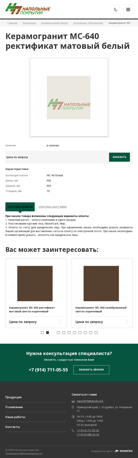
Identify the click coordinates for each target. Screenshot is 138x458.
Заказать (119, 157)
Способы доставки (53, 206)
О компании (14, 407)
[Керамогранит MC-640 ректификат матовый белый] (69, 97)
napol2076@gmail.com (90, 401)
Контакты (12, 427)
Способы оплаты (20, 206)
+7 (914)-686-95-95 (88, 434)
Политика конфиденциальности (23, 453)
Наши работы (15, 417)
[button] (42, 332)
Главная (12, 22)
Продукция (13, 397)
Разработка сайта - (102, 451)
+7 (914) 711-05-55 (48, 370)
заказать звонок (91, 369)
